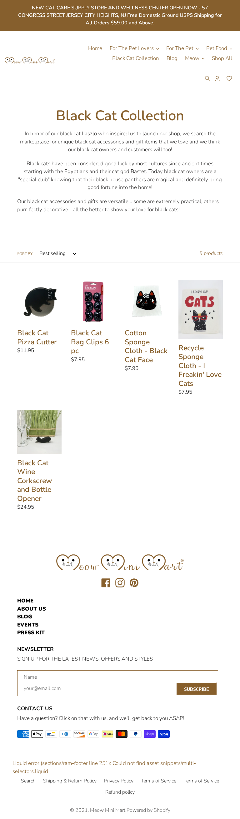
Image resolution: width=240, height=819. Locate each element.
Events (27, 624)
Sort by (24, 253)
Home (25, 600)
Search (28, 780)
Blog (24, 616)
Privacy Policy (118, 780)
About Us (31, 608)
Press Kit (31, 632)
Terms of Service (158, 780)
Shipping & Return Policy (70, 780)
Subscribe (196, 689)
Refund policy (120, 792)
